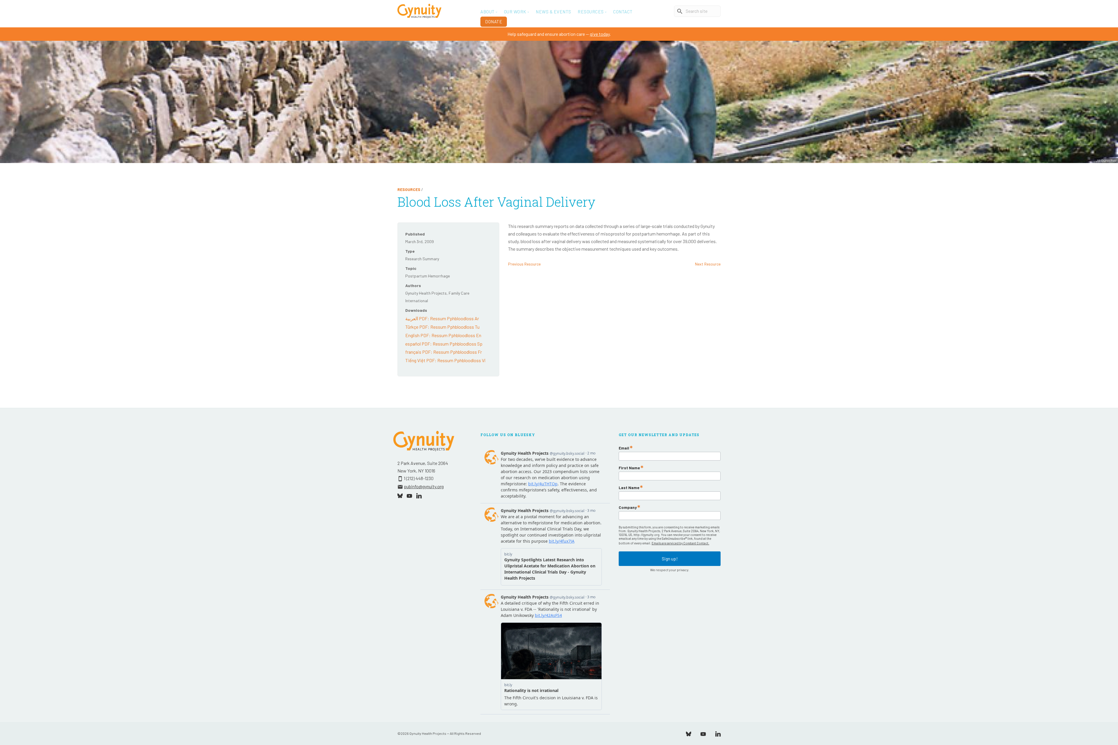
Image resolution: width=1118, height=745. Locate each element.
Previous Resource (524, 263)
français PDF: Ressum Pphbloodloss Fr (443, 352)
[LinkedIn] (718, 733)
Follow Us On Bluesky (507, 434)
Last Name (629, 488)
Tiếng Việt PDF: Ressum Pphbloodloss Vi (445, 360)
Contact (623, 11)
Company (628, 507)
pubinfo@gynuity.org (424, 486)
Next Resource (708, 263)
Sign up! (670, 558)
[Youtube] (703, 733)
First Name (629, 468)
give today (600, 34)
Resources (408, 189)
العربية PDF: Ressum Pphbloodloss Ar (442, 318)
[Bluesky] (688, 733)
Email (624, 448)
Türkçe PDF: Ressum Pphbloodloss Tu (442, 327)
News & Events (553, 11)
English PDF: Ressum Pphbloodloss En (443, 335)
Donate (493, 21)
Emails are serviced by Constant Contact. (680, 543)
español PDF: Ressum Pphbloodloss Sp (443, 343)
